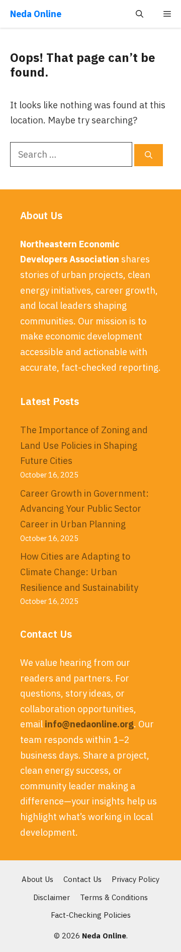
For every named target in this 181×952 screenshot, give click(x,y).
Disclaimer (51, 897)
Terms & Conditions (114, 897)
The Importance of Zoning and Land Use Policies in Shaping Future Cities (84, 445)
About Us (37, 879)
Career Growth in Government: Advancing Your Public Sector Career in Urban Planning (84, 509)
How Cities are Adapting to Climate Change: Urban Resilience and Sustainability (79, 572)
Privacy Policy (135, 879)
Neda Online (35, 14)
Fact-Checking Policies (91, 915)
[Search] (148, 155)
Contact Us (82, 879)
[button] (139, 14)
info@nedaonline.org (89, 724)
